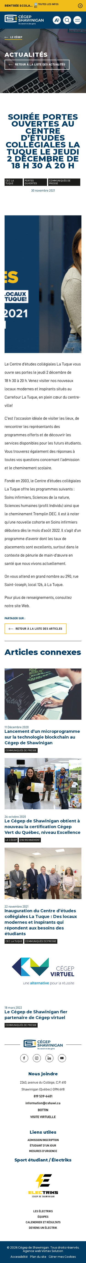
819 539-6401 (43, 1096)
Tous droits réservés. (64, 1247)
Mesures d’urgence (43, 1151)
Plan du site (38, 1256)
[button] (77, 20)
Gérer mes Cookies (62, 1256)
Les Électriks (43, 1211)
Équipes (43, 1216)
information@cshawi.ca (43, 1103)
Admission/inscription (43, 1139)
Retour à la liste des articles (39, 628)
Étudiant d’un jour (43, 1145)
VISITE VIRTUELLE (43, 1117)
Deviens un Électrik (43, 1227)
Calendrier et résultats (43, 1222)
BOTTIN (43, 1110)
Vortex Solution (52, 1251)
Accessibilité (19, 1256)
